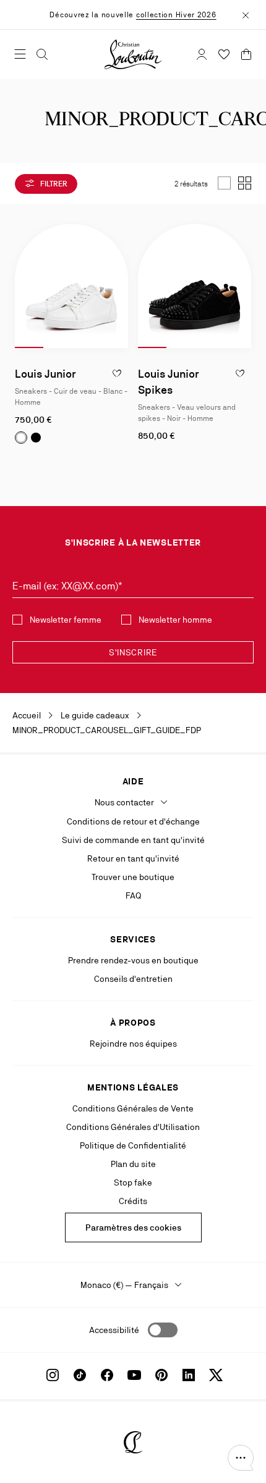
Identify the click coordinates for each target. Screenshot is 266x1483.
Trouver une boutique (133, 877)
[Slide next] (118, 286)
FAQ (133, 895)
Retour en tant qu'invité (133, 858)
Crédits (133, 1201)
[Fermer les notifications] (245, 14)
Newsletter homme (175, 620)
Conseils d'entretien (133, 979)
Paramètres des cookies (133, 1227)
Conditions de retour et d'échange (133, 821)
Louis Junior (45, 373)
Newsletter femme (65, 620)
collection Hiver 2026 (176, 14)
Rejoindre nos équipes (133, 1044)
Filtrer (52, 184)
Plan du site (133, 1164)
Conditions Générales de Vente (133, 1108)
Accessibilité (114, 1330)
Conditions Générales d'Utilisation (133, 1127)
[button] (241, 1458)
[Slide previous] (25, 286)
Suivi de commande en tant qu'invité (133, 840)
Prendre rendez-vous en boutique (133, 960)
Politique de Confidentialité (133, 1145)
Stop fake (133, 1182)
